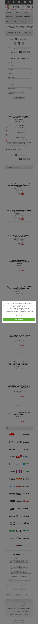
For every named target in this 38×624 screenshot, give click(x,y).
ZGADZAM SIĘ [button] (19, 319)
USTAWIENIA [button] (19, 315)
